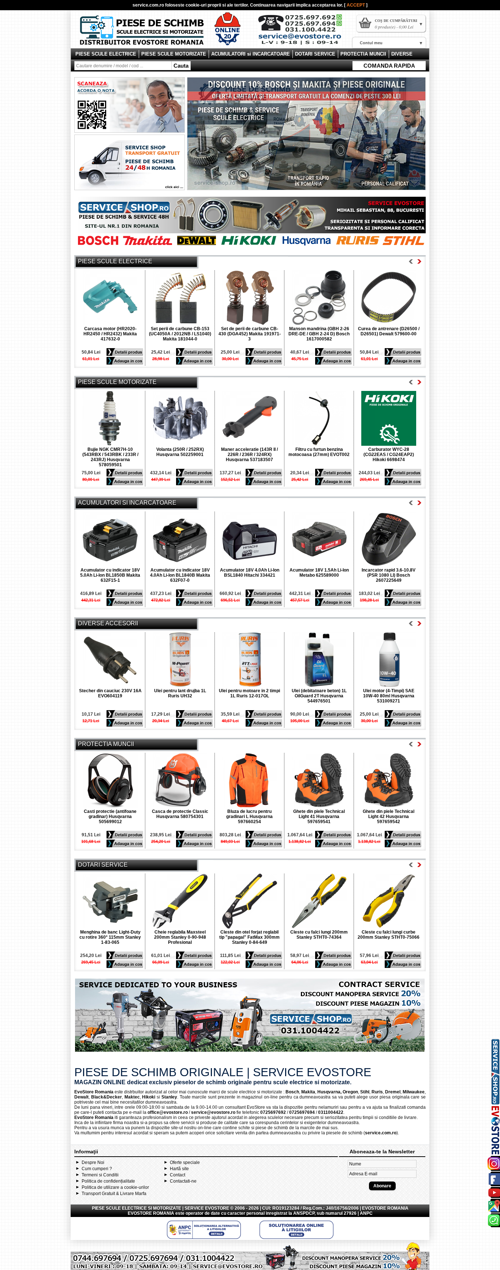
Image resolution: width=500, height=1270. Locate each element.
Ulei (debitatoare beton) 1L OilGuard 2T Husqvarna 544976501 (319, 696)
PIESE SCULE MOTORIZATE (173, 54)
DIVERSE (402, 54)
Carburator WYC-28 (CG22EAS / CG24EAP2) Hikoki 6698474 (388, 454)
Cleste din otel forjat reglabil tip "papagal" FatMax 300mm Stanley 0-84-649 (249, 937)
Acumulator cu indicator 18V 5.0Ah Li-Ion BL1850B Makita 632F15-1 (110, 575)
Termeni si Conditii (100, 1174)
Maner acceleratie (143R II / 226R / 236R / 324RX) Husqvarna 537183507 (249, 454)
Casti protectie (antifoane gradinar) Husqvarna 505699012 (110, 816)
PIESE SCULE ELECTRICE (105, 54)
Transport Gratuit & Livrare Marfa (114, 1193)
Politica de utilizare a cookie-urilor (115, 1187)
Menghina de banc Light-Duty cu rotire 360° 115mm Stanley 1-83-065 (110, 937)
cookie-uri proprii (203, 5)
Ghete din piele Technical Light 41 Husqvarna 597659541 (319, 816)
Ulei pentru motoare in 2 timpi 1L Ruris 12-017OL (249, 693)
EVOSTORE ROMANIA (151, 1213)
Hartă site (179, 1168)
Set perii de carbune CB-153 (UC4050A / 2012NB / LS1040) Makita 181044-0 (180, 334)
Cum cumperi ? (97, 1168)
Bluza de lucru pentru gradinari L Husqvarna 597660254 (249, 816)
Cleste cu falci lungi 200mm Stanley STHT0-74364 (319, 935)
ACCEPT (356, 5)
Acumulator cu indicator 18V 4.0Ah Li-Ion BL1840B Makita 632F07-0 (180, 575)
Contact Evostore (303, 32)
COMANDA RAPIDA (389, 66)
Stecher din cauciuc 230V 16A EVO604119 (110, 693)
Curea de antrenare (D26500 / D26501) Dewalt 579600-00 (388, 331)
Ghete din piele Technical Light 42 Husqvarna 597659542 (388, 816)
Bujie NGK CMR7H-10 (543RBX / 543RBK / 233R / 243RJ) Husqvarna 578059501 (110, 457)
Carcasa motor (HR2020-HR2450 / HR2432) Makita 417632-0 (110, 334)
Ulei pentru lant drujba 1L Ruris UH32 (180, 693)
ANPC (366, 1213)
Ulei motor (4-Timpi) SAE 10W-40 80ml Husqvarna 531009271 (388, 696)
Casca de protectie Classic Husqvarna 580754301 (180, 814)
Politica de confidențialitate (108, 1181)
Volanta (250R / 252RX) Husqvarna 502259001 (180, 452)
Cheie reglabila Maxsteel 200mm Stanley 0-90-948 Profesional (180, 937)
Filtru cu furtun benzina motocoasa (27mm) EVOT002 (319, 452)
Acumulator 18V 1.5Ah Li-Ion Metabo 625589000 (319, 573)
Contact (177, 1174)
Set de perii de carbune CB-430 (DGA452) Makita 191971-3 (250, 334)
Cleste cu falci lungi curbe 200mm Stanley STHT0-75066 (388, 935)
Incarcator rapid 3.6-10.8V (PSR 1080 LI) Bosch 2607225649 (388, 575)
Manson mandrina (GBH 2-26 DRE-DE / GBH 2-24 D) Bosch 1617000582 (319, 334)
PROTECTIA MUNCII (363, 54)
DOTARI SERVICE (315, 54)
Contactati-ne (183, 1181)
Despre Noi (93, 1162)
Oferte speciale (185, 1162)
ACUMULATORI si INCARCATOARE (250, 54)
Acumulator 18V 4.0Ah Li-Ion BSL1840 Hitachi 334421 (249, 573)
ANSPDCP (303, 1213)
